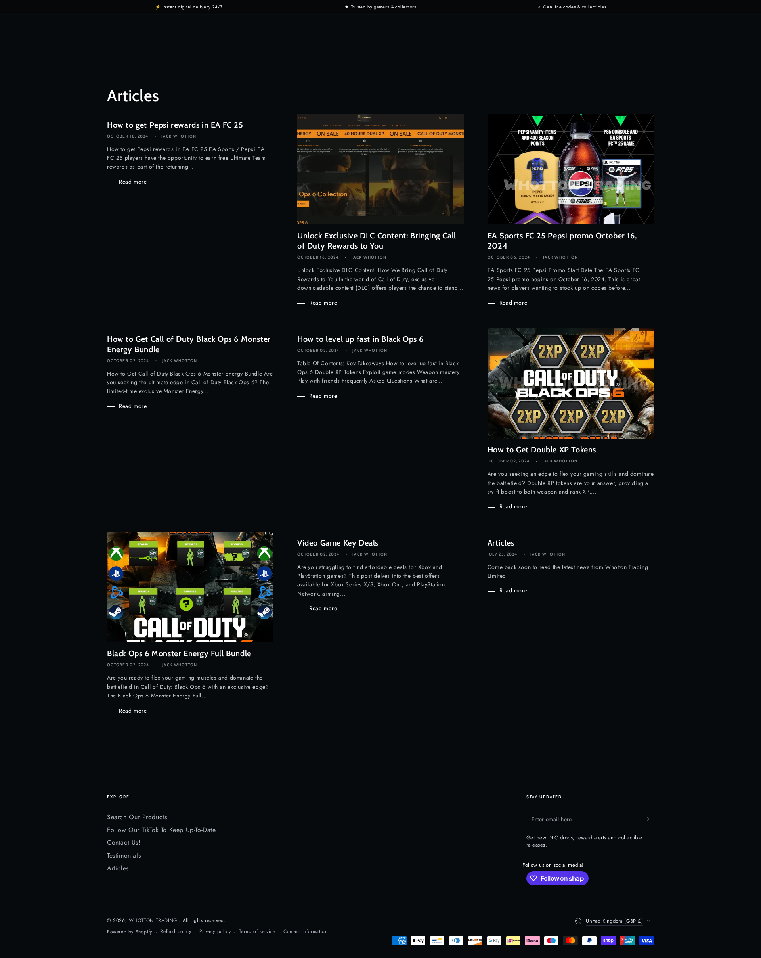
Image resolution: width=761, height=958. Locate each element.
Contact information (305, 931)
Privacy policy (215, 931)
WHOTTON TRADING (154, 920)
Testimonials (124, 855)
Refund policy (175, 931)
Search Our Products (137, 817)
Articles (118, 868)
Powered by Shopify (129, 932)
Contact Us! (124, 842)
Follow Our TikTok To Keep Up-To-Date (161, 829)
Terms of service (257, 931)
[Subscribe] (649, 819)
